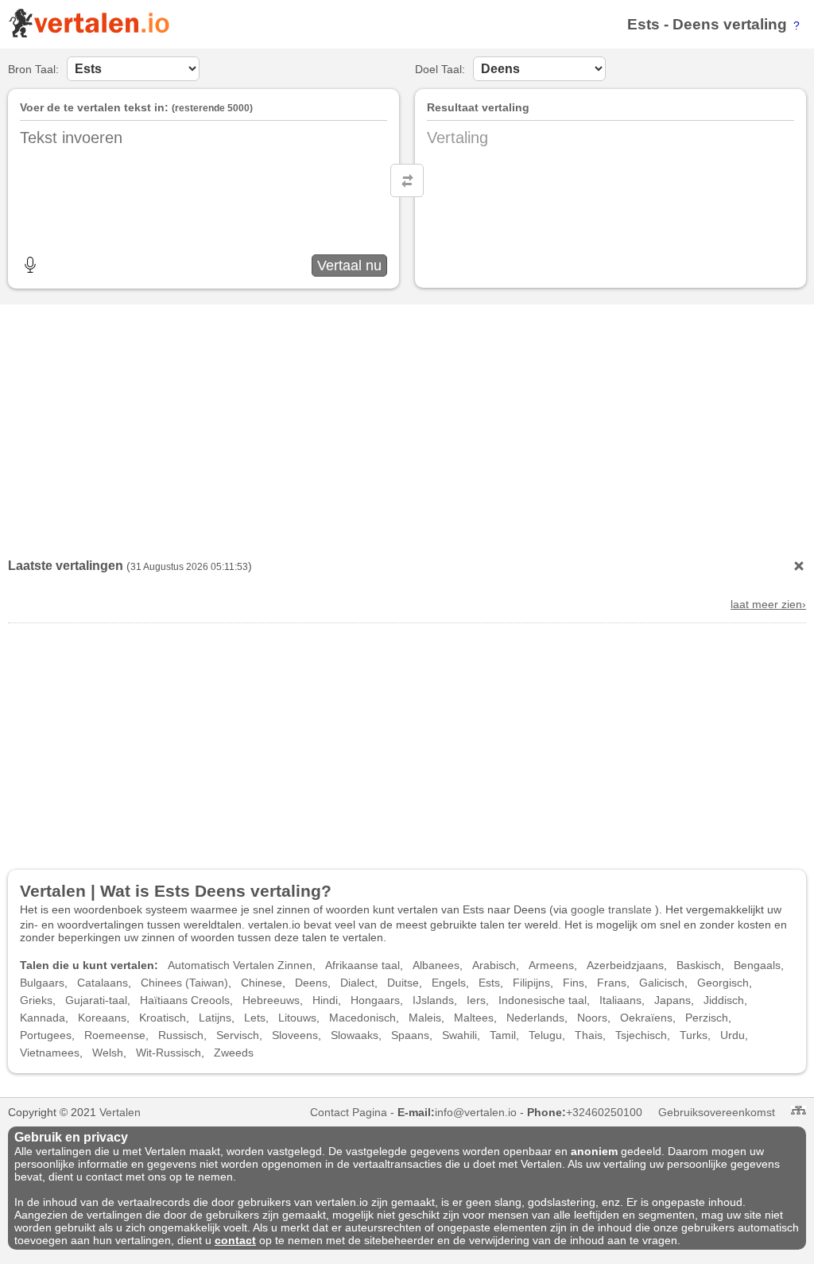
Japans (672, 1000)
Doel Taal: (440, 69)
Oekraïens (646, 1017)
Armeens (551, 965)
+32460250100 (604, 1112)
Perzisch (706, 1017)
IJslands (433, 1000)
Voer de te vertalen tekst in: (94, 107)
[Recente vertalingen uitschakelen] (799, 566)
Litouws (297, 1017)
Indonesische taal (542, 1000)
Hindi (325, 1000)
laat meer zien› (768, 604)
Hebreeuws (271, 1000)
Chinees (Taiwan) (184, 982)
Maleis (425, 1017)
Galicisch (661, 982)
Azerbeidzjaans (625, 965)
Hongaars (375, 1000)
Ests (643, 24)
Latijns (215, 1017)
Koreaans (102, 1017)
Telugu (545, 1035)
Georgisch (723, 982)
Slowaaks (354, 1035)
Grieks (36, 1000)
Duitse (403, 982)
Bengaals (757, 965)
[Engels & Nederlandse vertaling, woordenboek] (88, 34)
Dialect (357, 982)
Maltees (474, 1017)
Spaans (410, 1035)
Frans (611, 982)
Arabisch (494, 965)
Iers (476, 1000)
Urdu (732, 1035)
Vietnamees (49, 1052)
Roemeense (114, 1035)
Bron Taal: (33, 69)
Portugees (46, 1035)
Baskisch (698, 965)
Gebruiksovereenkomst (716, 1112)
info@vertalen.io (476, 1112)
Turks (693, 1035)
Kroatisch (162, 1017)
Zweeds (234, 1052)
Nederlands (535, 1017)
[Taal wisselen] (407, 180)
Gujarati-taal (96, 1000)
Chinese (261, 982)
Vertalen (120, 1112)
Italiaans (620, 1000)
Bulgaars (42, 982)
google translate (611, 909)
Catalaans (102, 982)
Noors (592, 1017)
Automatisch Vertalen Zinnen (240, 965)
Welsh (107, 1052)
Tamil (503, 1035)
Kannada (42, 1017)
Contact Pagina (348, 1112)
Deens (696, 24)
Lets (255, 1017)
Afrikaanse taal (362, 965)
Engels (449, 982)
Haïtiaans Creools (185, 1000)
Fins (573, 982)
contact (235, 1240)
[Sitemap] (798, 1110)
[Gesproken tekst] (30, 264)
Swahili (459, 1035)
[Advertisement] (407, 427)
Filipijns (531, 982)
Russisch (181, 1035)
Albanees (436, 965)
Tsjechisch (641, 1035)
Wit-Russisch (168, 1052)
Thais (589, 1035)
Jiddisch (724, 1000)
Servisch (237, 1035)
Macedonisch (362, 1017)
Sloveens (295, 1035)
